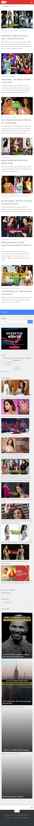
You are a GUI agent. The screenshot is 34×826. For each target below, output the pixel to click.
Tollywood (22, 30)
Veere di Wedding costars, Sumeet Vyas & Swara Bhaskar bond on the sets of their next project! (16, 521)
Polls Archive (5, 371)
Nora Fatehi (8, 364)
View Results (17, 369)
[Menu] (32, 2)
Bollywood (5, 30)
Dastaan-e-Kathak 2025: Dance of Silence (12, 435)
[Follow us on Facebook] (25, 312)
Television (13, 30)
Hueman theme (25, 817)
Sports (12, 76)
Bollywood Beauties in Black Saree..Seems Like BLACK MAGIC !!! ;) (16, 245)
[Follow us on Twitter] (20, 312)
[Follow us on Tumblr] (27, 312)
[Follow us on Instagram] (18, 312)
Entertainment (15, 195)
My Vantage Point (6, 592)
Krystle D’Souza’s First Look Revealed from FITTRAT (16, 416)
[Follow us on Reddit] (32, 312)
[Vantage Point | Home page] (5, 2)
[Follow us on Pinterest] (22, 312)
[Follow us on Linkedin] (29, 312)
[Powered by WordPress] (11, 817)
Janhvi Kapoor (9, 362)
